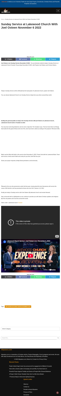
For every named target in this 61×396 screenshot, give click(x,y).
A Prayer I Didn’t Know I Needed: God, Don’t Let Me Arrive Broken (26, 374)
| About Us (29, 359)
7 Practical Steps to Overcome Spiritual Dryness (22, 376)
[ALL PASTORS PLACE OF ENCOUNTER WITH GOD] (5, 11)
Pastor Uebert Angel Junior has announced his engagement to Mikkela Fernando (30, 366)
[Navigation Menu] (58, 10)
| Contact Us (35, 359)
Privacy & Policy (28, 392)
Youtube (20, 202)
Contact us (26, 386)
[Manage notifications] (57, 393)
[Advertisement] (30, 44)
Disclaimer (26, 394)
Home (2, 19)
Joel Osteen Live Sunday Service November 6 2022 (17, 306)
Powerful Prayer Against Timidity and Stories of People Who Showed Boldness (30, 371)
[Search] (58, 337)
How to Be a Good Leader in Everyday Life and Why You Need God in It (28, 368)
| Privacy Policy (43, 359)
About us (26, 384)
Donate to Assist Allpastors (31, 389)
